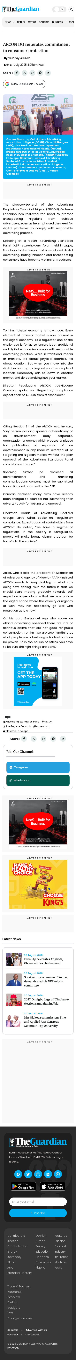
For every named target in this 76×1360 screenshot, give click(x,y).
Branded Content (19, 1273)
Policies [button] (11, 1334)
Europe (40, 1241)
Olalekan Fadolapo (16, 731)
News (8, 22)
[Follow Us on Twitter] (28, 1174)
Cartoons (42, 1257)
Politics (44, 22)
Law (10, 1313)
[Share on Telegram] (40, 73)
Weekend (14, 1292)
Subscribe (38, 1213)
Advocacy (14, 1257)
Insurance (62, 1257)
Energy (12, 1252)
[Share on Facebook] (17, 73)
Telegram (21, 767)
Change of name (19, 1318)
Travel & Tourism (18, 1286)
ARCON (48, 721)
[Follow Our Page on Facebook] (18, 1174)
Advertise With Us (36, 1330)
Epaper (21, 22)
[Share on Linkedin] (48, 73)
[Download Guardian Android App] (23, 1186)
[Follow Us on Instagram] (38, 1174)
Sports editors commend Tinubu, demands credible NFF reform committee (46, 981)
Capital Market (17, 1246)
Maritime (61, 1262)
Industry (60, 1252)
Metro (32, 22)
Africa (11, 1262)
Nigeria (40, 1268)
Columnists (43, 1262)
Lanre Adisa (42, 726)
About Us (12, 1330)
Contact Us (32, 1334)
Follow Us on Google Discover (27, 84)
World (59, 1268)
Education (42, 1252)
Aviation (12, 1241)
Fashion (60, 1241)
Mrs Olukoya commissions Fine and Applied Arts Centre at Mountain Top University (45, 1022)
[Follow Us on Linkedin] (48, 1174)
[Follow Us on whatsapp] (58, 1174)
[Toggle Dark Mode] (59, 9)
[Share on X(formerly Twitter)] (24, 73)
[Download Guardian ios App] (52, 1186)
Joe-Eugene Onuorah (18, 726)
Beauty (40, 1246)
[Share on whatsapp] (32, 73)
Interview (13, 1297)
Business (57, 22)
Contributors (16, 1236)
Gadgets (13, 1308)
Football (60, 1246)
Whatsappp (22, 780)
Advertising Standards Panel (22, 721)
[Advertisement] (38, 1082)
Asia (10, 1268)
